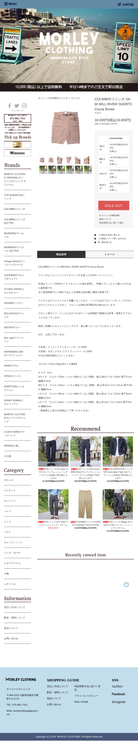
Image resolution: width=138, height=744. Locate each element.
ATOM (84, 702)
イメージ (110, 254)
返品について (105, 219)
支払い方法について (14, 607)
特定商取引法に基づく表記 (111, 223)
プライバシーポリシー (86, 695)
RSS (77, 702)
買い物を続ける (105, 242)
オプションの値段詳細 (109, 215)
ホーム (41, 98)
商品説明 (61, 254)
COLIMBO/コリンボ (58, 98)
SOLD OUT (114, 205)
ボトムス (75, 98)
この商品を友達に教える (109, 235)
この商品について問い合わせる (112, 238)
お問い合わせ (11, 638)
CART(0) (128, 4)
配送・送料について (14, 617)
